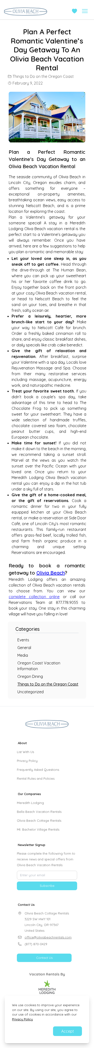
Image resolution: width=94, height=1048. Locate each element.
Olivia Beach (50, 573)
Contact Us (44, 958)
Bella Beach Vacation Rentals (39, 812)
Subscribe (47, 886)
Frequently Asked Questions (38, 770)
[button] (74, 11)
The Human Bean (69, 270)
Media (22, 655)
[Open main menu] (85, 11)
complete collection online (34, 596)
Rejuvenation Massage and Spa (41, 368)
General (24, 647)
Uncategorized (30, 691)
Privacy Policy (27, 761)
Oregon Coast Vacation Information (38, 666)
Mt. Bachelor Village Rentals (38, 829)
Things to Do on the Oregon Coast (43, 76)
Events (23, 639)
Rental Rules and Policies (35, 778)
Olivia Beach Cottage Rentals (39, 820)
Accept (67, 1031)
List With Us (25, 752)
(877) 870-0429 (36, 944)
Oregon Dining (30, 676)
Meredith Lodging (30, 803)
